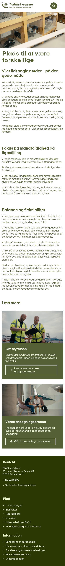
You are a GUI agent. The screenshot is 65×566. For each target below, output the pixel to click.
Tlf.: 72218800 (11, 480)
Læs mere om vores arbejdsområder (26, 370)
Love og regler (13, 505)
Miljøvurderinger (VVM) (18, 522)
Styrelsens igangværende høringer (25, 550)
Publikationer (12, 514)
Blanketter (11, 510)
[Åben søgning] (53, 5)
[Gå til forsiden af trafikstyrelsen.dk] (24, 5)
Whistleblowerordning (18, 554)
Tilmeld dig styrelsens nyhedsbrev (24, 546)
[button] (62, 6)
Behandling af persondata (20, 542)
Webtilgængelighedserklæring (23, 526)
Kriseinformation (14, 559)
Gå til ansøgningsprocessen (32, 441)
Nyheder (10, 518)
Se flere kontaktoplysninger (20, 485)
